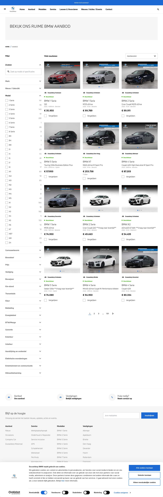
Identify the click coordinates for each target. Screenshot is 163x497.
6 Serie (25, 122)
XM (25, 238)
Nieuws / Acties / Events (91, 9)
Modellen (42, 9)
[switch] (65, 492)
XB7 (25, 234)
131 (107, 313)
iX (25, 167)
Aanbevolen (132, 56)
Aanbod (31, 9)
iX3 (25, 180)
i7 (25, 162)
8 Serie (25, 131)
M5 (25, 198)
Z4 (25, 242)
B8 (25, 145)
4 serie (25, 114)
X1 (25, 202)
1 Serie (25, 100)
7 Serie (25, 127)
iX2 (25, 176)
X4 (25, 216)
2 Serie (25, 105)
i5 (25, 158)
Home (22, 9)
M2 (25, 185)
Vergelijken (53, 116)
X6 (25, 225)
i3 (25, 149)
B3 (25, 136)
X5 (25, 220)
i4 (25, 154)
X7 (25, 229)
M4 (25, 194)
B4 (25, 140)
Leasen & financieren (69, 9)
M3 (25, 189)
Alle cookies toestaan (144, 468)
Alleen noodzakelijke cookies (144, 482)
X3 (25, 211)
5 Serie (25, 118)
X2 (25, 207)
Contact (109, 9)
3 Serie (25, 109)
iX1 (25, 171)
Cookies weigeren (121, 493)
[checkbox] (45, 115)
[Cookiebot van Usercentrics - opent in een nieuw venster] (14, 492)
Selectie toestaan (144, 475)
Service (53, 9)
